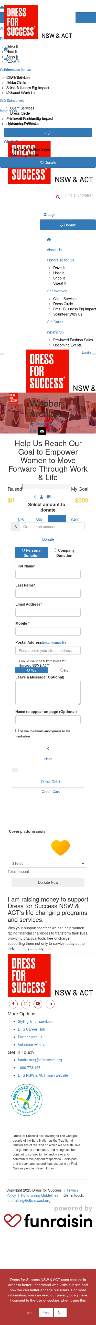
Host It (15, 82)
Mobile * (22, 623)
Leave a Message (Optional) (39, 677)
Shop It (16, 87)
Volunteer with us (32, 1044)
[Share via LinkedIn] (51, 431)
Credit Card (51, 791)
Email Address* (28, 604)
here (83, 1295)
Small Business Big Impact (31, 118)
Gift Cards (12, 131)
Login (52, 214)
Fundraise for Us (17, 69)
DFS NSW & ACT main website (43, 1075)
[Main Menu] (2, 353)
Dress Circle (20, 113)
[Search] (58, 196)
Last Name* (25, 585)
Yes (46, 1313)
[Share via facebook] (31, 431)
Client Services (22, 108)
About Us (11, 59)
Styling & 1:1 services (35, 1021)
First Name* (25, 565)
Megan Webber (47, 423)
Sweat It (16, 92)
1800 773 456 (29, 1067)
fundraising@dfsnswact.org (40, 1059)
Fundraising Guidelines (39, 1195)
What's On (12, 141)
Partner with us (30, 1036)
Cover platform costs (28, 831)
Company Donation (65, 553)
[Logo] (48, 22)
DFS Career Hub (31, 1029)
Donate (50, 162)
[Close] (94, 353)
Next (48, 758)
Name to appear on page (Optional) (46, 711)
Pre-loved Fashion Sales (30, 149)
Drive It (16, 77)
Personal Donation (32, 553)
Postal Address (40, 642)
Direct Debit (50, 781)
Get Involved (14, 100)
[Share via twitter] (35, 431)
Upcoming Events (24, 154)
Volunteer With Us (24, 123)
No (60, 1313)
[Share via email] (42, 431)
